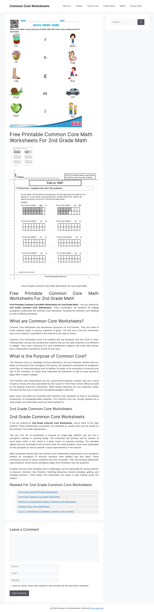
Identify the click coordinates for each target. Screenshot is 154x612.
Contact (79, 6)
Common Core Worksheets (29, 6)
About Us (67, 6)
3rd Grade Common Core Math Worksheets (39, 497)
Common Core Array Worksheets (34, 506)
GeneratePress (97, 608)
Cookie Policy (109, 6)
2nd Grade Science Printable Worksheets (38, 492)
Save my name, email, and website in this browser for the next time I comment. (50, 586)
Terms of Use (93, 6)
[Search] (141, 22)
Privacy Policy (136, 6)
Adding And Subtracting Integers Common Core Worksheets (47, 502)
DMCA (122, 6)
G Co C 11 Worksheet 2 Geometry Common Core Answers (46, 511)
